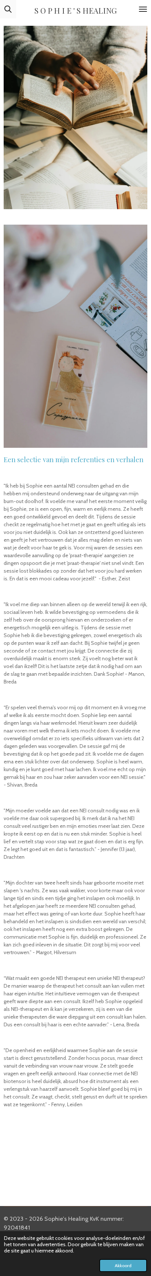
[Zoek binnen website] (8, 9)
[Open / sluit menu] (143, 9)
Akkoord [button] (123, 1265)
